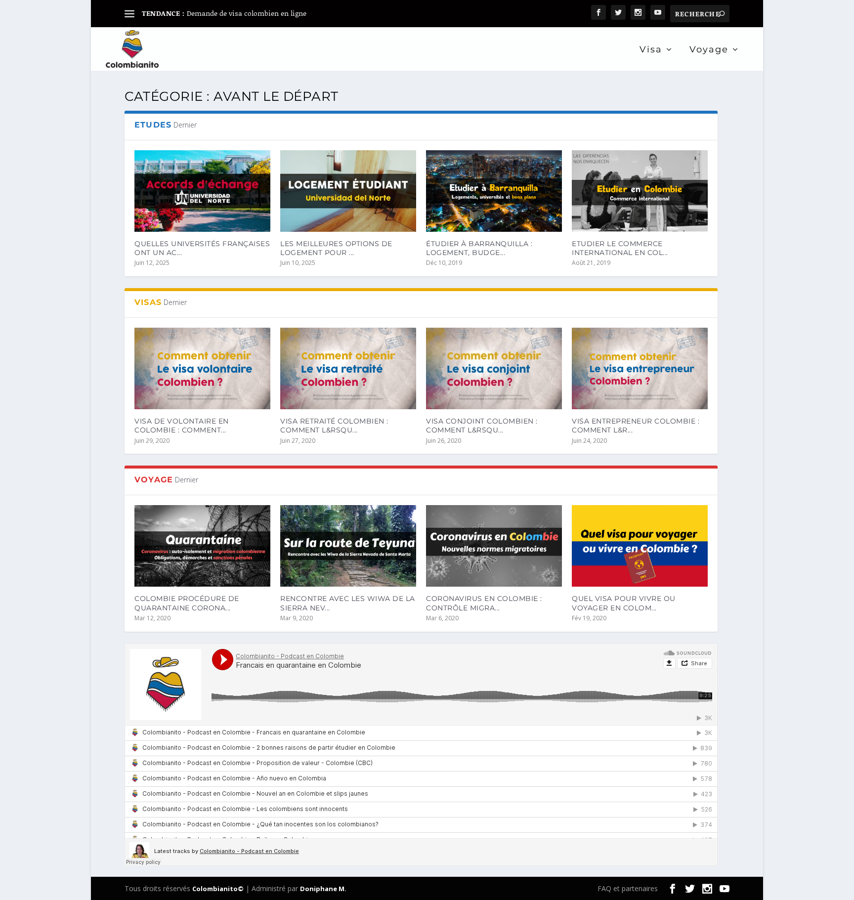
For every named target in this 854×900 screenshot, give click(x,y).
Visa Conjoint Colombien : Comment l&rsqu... (482, 425)
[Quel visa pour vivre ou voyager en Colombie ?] (640, 546)
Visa (651, 50)
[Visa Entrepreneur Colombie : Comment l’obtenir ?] (640, 368)
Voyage (708, 50)
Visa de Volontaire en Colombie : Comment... (181, 425)
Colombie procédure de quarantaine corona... (186, 603)
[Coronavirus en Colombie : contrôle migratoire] (494, 546)
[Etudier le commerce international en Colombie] (640, 191)
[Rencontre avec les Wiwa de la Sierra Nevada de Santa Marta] (348, 546)
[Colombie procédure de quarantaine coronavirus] (202, 546)
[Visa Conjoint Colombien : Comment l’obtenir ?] (494, 368)
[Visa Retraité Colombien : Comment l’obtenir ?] (348, 368)
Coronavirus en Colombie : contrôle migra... (484, 603)
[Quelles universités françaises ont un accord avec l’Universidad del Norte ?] (202, 191)
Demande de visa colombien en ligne (246, 13)
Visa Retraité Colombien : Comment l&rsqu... (334, 425)
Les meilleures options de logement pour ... (336, 248)
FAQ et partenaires (628, 888)
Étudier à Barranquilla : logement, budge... (479, 248)
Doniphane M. (323, 888)
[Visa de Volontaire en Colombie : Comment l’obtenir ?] (202, 368)
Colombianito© (218, 888)
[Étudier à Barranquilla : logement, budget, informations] (494, 191)
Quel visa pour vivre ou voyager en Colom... (624, 603)
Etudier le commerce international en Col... (620, 248)
